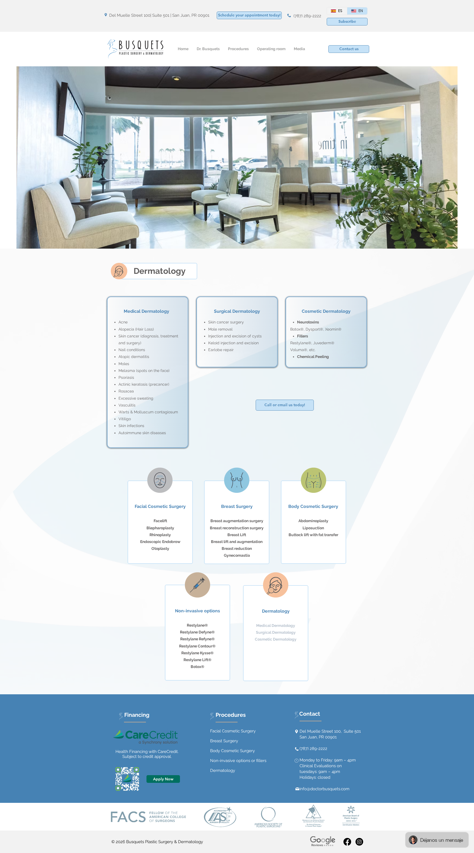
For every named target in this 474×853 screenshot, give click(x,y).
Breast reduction (237, 548)
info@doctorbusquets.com (324, 788)
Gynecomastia (237, 555)
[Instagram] (359, 842)
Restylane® (197, 625)
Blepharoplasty (160, 528)
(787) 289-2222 (307, 15)
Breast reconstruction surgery (237, 528)
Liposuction (313, 528)
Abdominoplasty (313, 521)
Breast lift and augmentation (237, 541)
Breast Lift (236, 535)
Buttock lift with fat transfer (313, 535)
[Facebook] (347, 842)
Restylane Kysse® (197, 653)
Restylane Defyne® (197, 632)
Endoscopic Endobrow (160, 541)
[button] (347, 21)
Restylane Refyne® (197, 639)
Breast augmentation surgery (236, 521)
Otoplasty (160, 548)
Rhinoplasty (160, 535)
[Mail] (297, 788)
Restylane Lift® (197, 660)
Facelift (160, 521)
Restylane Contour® (197, 646)
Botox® (197, 666)
